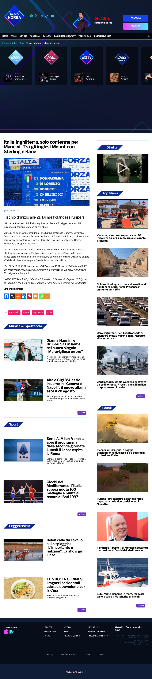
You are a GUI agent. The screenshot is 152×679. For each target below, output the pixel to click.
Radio (14, 36)
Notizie (23, 36)
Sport (22, 43)
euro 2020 (14, 313)
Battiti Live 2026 (102, 36)
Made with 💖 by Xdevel (76, 672)
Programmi (50, 631)
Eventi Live (94, 627)
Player (48, 627)
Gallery (47, 36)
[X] (12, 296)
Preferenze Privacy (69, 654)
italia (49, 313)
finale (26, 313)
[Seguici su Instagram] (41, 16)
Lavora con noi (72, 636)
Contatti (101, 654)
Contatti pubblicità (99, 631)
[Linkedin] (23, 296)
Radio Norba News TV (65, 36)
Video (68, 627)
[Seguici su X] (36, 16)
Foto (67, 631)
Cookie (87, 654)
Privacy (50, 654)
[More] (47, 296)
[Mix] (35, 296)
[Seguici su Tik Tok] (46, 16)
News (47, 636)
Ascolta (136, 18)
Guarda (135, 26)
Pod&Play (35, 36)
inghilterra (38, 313)
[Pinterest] (29, 296)
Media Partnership (98, 636)
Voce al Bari (85, 36)
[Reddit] (18, 296)
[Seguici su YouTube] (52, 16)
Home (5, 36)
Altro (81, 412)
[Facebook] (6, 296)
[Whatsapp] (41, 296)
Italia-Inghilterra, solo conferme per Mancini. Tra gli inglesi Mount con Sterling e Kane (41, 147)
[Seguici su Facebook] (31, 16)
